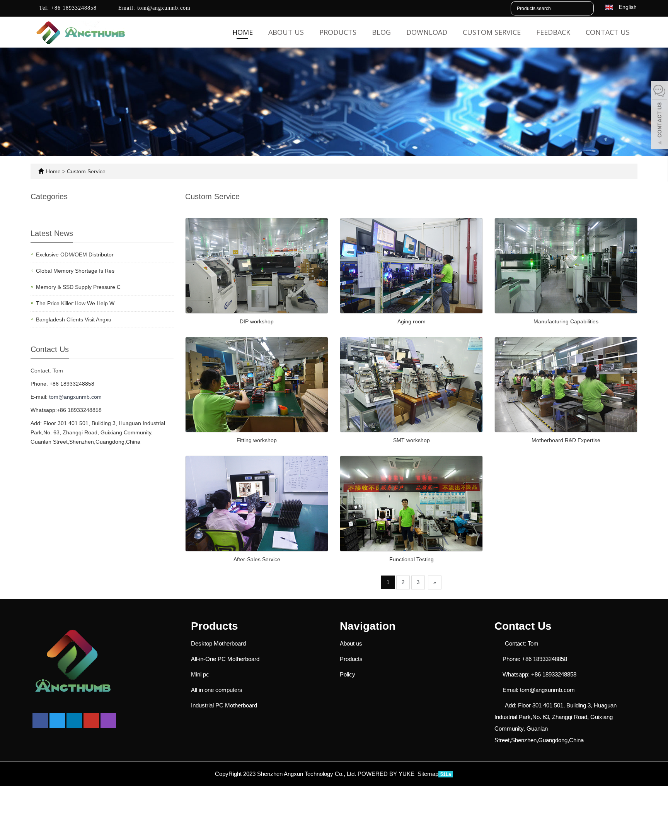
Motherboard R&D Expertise (566, 440)
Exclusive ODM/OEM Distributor (75, 254)
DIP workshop (257, 321)
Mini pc (200, 674)
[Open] (659, 116)
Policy (347, 674)
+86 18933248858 (73, 8)
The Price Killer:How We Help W (75, 303)
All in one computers (216, 690)
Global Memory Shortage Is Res (75, 271)
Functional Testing (411, 559)
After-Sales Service (256, 559)
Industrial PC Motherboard (224, 705)
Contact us (608, 32)
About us (286, 32)
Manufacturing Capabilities (565, 321)
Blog (381, 32)
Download (426, 32)
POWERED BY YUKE (387, 773)
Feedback (553, 32)
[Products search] (587, 8)
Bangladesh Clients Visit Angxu (73, 319)
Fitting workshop (257, 440)
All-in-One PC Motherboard (225, 659)
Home (242, 32)
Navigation (367, 626)
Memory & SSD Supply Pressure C (78, 287)
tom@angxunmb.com (163, 8)
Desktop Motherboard (218, 643)
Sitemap (428, 773)
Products (337, 32)
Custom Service (492, 32)
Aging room (411, 321)
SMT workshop (411, 440)
